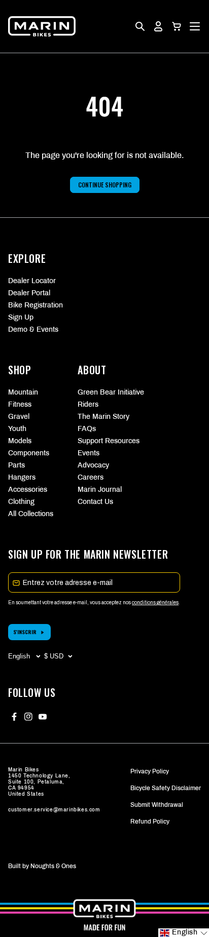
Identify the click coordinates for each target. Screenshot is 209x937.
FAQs (87, 429)
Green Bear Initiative (104, 392)
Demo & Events (33, 329)
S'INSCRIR (25, 632)
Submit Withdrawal (156, 804)
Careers (90, 477)
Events (88, 453)
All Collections (30, 514)
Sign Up (20, 317)
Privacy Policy (149, 771)
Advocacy (93, 465)
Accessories (27, 489)
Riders (88, 404)
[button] (176, 26)
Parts (16, 465)
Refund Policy (149, 821)
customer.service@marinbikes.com (54, 809)
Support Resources (104, 441)
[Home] (42, 26)
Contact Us (95, 501)
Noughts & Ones (53, 866)
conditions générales (155, 602)
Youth (17, 429)
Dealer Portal (29, 293)
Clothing (21, 501)
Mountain (23, 392)
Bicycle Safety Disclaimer (165, 788)
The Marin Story (103, 416)
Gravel (18, 416)
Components (28, 453)
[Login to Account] (158, 26)
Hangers (22, 477)
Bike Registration (35, 305)
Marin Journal (100, 489)
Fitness (19, 404)
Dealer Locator (32, 281)
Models (19, 441)
